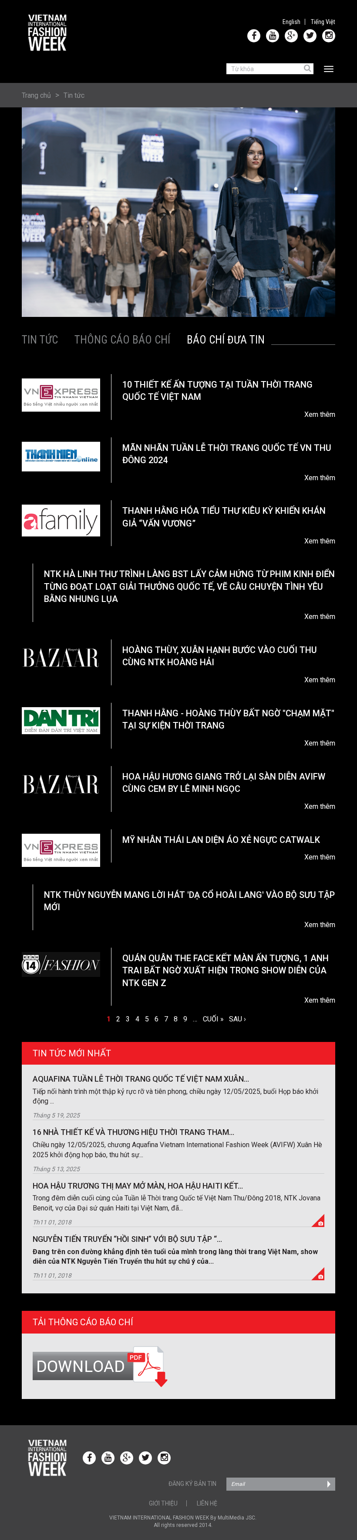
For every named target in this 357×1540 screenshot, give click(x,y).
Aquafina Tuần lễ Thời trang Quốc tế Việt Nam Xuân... (141, 1078)
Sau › (237, 1019)
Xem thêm (319, 414)
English (291, 22)
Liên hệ (207, 1503)
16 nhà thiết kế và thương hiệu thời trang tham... (133, 1132)
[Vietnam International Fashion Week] (48, 32)
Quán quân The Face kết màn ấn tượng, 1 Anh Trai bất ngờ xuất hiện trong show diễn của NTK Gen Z (225, 970)
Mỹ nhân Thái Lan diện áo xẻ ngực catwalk (221, 840)
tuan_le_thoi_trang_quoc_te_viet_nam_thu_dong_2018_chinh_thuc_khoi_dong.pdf (178, 1367)
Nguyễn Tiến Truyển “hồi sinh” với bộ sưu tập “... (127, 1239)
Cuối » (213, 1019)
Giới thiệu (163, 1503)
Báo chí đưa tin (226, 339)
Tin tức (74, 95)
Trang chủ (36, 95)
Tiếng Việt (323, 22)
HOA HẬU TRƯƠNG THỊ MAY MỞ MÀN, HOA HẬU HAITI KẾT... (138, 1185)
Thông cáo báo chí (122, 339)
